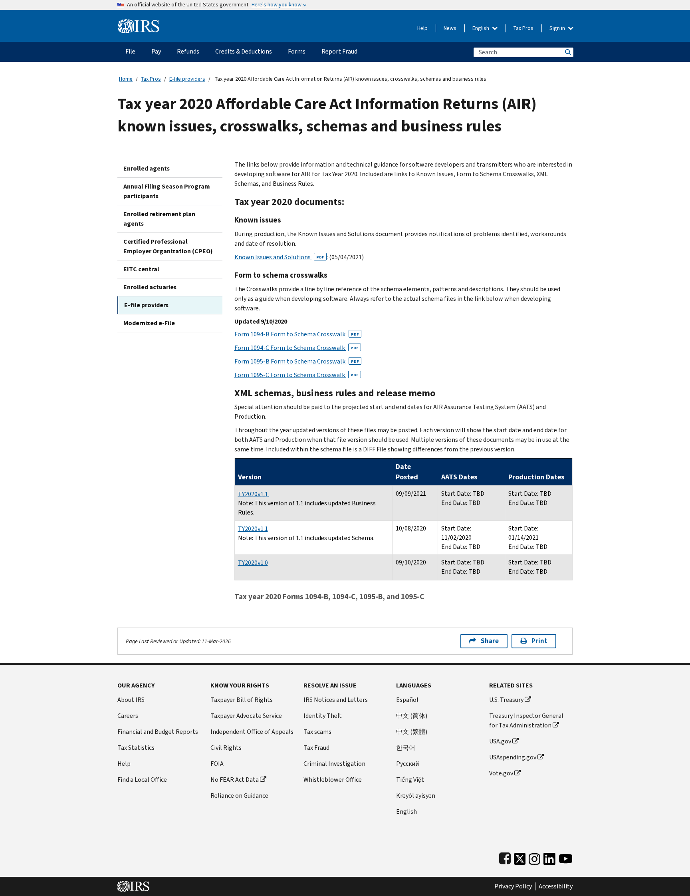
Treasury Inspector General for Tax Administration (526, 720)
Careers (127, 715)
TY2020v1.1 (253, 494)
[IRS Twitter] (520, 857)
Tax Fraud (316, 747)
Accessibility (556, 886)
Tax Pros (523, 28)
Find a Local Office (142, 779)
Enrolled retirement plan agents (159, 219)
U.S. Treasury (506, 699)
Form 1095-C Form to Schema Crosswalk (296, 375)
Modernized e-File (149, 323)
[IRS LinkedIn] (549, 857)
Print (539, 641)
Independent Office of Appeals (251, 731)
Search (567, 52)
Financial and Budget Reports (157, 731)
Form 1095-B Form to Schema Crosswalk (296, 361)
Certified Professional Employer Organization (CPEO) (168, 246)
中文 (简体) (411, 715)
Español (407, 699)
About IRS (131, 699)
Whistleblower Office (332, 779)
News (450, 28)
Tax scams (317, 731)
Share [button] (490, 641)
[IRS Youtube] (566, 857)
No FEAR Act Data (234, 779)
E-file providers (187, 79)
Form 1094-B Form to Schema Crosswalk (296, 334)
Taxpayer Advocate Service (246, 715)
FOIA (217, 763)
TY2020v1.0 (253, 562)
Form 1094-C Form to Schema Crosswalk (296, 348)
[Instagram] (534, 857)
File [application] (130, 51)
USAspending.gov (512, 757)
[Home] (138, 23)
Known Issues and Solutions (279, 257)
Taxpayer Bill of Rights (241, 699)
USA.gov (500, 741)
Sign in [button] (557, 28)
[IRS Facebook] (505, 857)
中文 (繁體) (411, 731)
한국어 (405, 747)
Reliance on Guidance (239, 795)
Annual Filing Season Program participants (166, 191)
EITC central (141, 269)
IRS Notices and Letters (335, 699)
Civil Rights (226, 747)
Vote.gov (501, 773)
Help (422, 28)
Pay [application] (156, 51)
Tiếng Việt (410, 779)
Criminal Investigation (334, 763)
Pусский (407, 763)
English (481, 28)
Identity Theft (322, 715)
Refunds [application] (188, 51)
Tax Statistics (136, 747)
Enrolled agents (146, 168)
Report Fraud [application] (339, 51)
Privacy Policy (513, 886)
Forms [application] (296, 51)
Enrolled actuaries (149, 287)
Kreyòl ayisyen (415, 795)
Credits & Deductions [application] (243, 51)
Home (126, 79)
